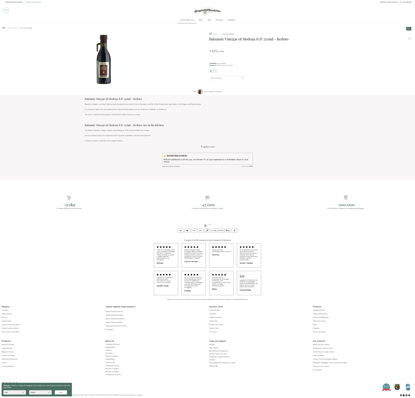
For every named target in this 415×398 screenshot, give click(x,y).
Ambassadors (110, 347)
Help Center (213, 348)
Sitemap (139, 395)
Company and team (112, 344)
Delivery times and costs (218, 354)
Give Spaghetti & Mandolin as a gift (222, 363)
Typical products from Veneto (116, 326)
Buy (408, 29)
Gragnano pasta (318, 310)
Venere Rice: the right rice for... (324, 352)
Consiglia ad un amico (113, 374)
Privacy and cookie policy (128, 395)
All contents (317, 370)
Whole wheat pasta (320, 314)
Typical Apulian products (114, 315)
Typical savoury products (11, 325)
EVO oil (4, 317)
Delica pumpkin (318, 355)
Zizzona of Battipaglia (321, 317)
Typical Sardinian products (114, 319)
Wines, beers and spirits (10, 332)
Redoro (215, 34)
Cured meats (6, 321)
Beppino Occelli (7, 352)
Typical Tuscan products (114, 322)
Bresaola (316, 328)
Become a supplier (112, 369)
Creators (108, 350)
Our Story (109, 353)
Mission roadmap (111, 356)
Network (212, 366)
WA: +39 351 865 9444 (406, 2)
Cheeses (5, 310)
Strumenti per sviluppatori (218, 351)
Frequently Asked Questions (219, 357)
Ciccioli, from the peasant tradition (325, 359)
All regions (109, 329)
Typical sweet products (10, 328)
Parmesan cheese (319, 321)
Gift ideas (212, 314)
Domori (4, 363)
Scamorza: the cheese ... (321, 366)
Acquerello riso (7, 348)
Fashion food (214, 328)
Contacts (212, 360)
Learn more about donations (171, 166)
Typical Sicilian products (114, 311)
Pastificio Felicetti (8, 345)
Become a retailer (111, 372)
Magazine (231, 20)
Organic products (215, 317)
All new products (319, 332)
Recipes (212, 345)
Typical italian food (187, 20)
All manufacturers (8, 366)
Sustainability (110, 359)
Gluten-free (213, 321)
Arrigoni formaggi (8, 355)
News (201, 20)
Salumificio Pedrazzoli (10, 359)
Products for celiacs (216, 325)
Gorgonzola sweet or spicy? (323, 348)
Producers (219, 20)
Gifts (209, 20)
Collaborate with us (112, 366)
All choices (213, 332)
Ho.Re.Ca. (109, 362)
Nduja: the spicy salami (321, 345)
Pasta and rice (7, 314)
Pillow (315, 325)
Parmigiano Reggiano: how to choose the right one (331, 363)
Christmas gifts (214, 310)
